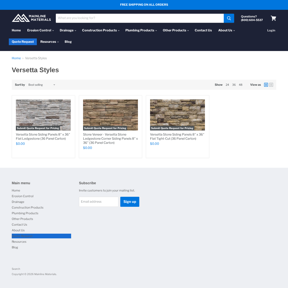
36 (234, 84)
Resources (48, 42)
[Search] (229, 18)
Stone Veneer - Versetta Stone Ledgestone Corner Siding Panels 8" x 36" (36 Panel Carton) (110, 139)
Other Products (175, 30)
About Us (225, 30)
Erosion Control (39, 30)
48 (240, 84)
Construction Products (99, 30)
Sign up (129, 202)
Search (16, 268)
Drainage (67, 30)
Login (271, 30)
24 (227, 84)
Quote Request (23, 42)
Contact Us (203, 30)
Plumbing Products (140, 30)
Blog (68, 42)
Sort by (20, 85)
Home (16, 30)
